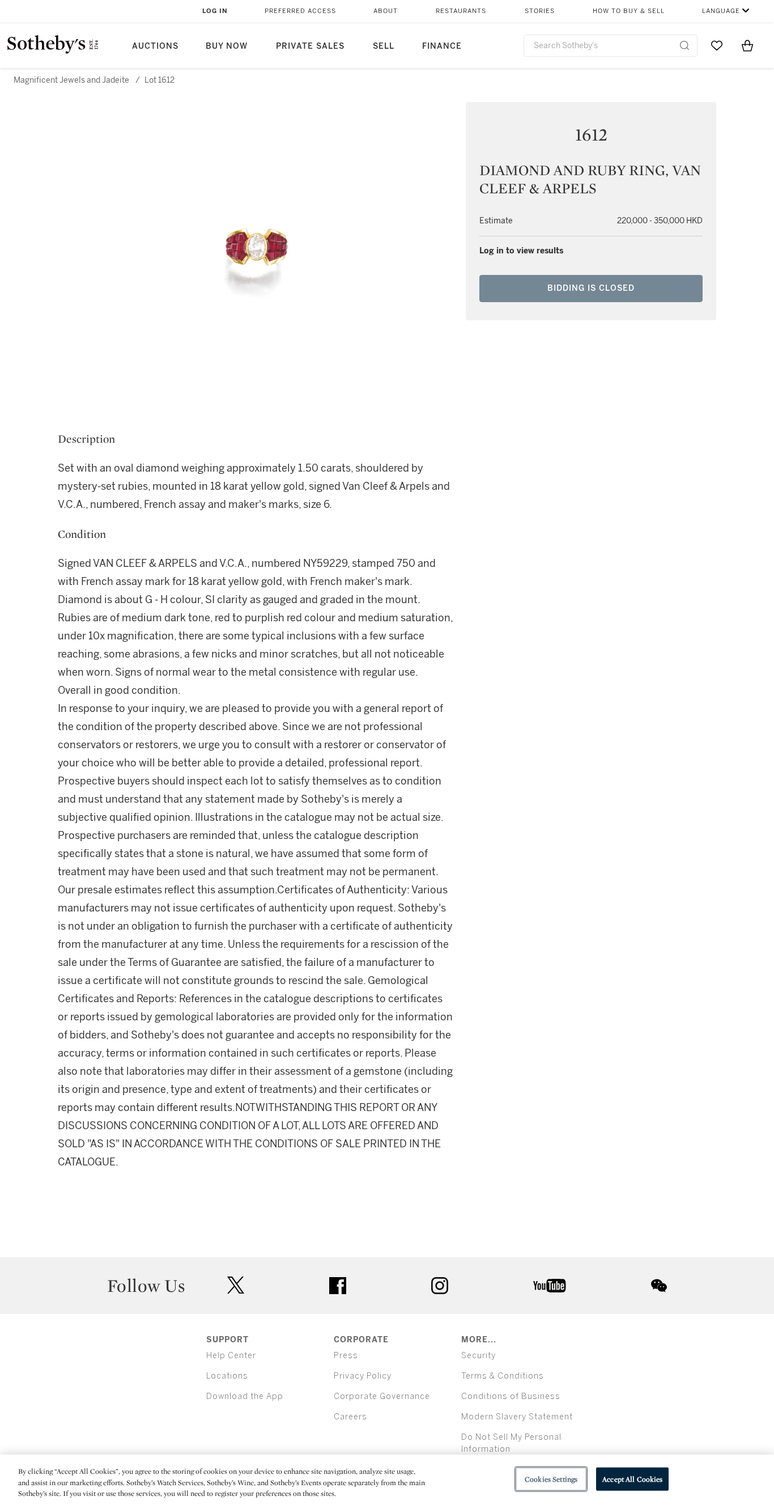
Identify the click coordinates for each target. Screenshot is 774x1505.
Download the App (244, 1396)
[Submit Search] (684, 45)
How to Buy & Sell (629, 11)
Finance (442, 46)
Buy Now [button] (227, 46)
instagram (439, 1285)
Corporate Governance (382, 1396)
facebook (337, 1285)
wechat (659, 1286)
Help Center (231, 1355)
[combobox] (611, 46)
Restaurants (461, 11)
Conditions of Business (510, 1396)
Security (478, 1355)
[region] (387, 1480)
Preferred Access (300, 11)
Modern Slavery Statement (517, 1417)
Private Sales (310, 46)
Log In (215, 11)
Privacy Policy (363, 1376)
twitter (235, 1285)
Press (346, 1355)
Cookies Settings (551, 1478)
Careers (350, 1417)
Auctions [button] (155, 46)
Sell (383, 46)
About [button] (385, 11)
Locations (227, 1376)
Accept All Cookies (632, 1478)
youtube (549, 1285)
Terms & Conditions (502, 1376)
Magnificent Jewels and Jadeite (71, 80)
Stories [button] (540, 11)
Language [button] (721, 11)
